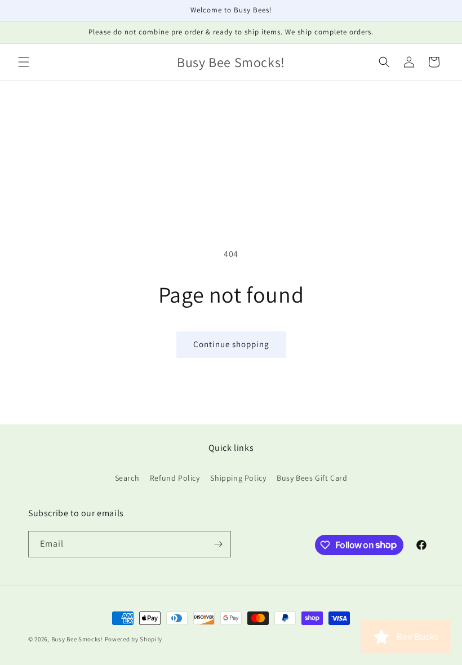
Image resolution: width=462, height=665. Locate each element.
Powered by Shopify (134, 639)
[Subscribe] (218, 544)
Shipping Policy (238, 478)
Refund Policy (175, 478)
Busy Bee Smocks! (78, 639)
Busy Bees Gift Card (312, 478)
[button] (23, 62)
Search (127, 478)
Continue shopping (231, 344)
